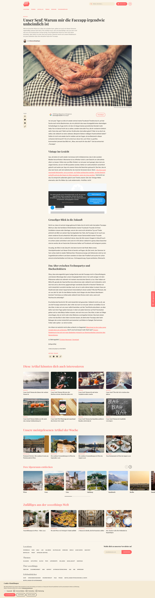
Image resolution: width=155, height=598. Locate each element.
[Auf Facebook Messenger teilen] (25, 119)
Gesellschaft (71, 561)
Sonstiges (80, 561)
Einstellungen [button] (31, 594)
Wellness (62, 561)
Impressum (80, 569)
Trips (46, 561)
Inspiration (54, 528)
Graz (37, 550)
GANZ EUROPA (79, 550)
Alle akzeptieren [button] (9, 594)
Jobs (43, 569)
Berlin (71, 550)
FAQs (55, 577)
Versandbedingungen (34, 577)
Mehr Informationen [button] (68, 202)
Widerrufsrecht (47, 577)
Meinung (25, 16)
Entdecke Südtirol (42, 552)
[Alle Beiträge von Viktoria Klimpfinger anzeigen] (24, 41)
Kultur (41, 561)
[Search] (91, 3)
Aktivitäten (34, 561)
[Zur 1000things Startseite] (26, 3)
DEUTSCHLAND (57, 550)
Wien (33, 550)
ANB (74, 569)
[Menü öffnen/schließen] (130, 3)
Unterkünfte (53, 561)
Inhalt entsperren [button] (96, 194)
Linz (42, 550)
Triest (33, 552)
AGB (70, 569)
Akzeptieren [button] (21, 594)
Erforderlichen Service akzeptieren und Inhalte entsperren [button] (96, 201)
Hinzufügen (101, 114)
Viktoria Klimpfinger (34, 41)
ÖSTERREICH (26, 550)
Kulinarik (26, 561)
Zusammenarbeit (35, 569)
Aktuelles (26, 528)
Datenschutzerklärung (60, 569)
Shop (24, 577)
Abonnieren (126, 552)
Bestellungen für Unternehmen (32, 580)
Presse (61, 577)
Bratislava (26, 552)
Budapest (87, 550)
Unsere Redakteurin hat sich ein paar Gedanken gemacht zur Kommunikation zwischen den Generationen (76, 332)
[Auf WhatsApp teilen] (25, 116)
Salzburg (48, 550)
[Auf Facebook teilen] (25, 123)
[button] (25, 126)
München (65, 550)
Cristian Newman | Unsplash (69, 339)
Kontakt (49, 569)
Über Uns (25, 569)
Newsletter (123, 3)
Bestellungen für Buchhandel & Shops (76, 577)
